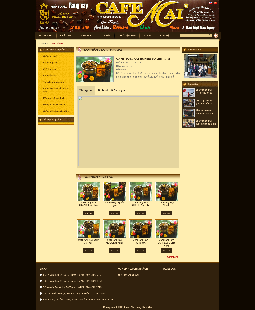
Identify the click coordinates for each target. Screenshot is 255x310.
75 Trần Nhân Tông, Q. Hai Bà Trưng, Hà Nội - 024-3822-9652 (75, 293)
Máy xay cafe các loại (53, 98)
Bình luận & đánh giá (111, 90)
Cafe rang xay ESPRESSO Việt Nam (166, 243)
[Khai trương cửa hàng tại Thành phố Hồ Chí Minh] (189, 116)
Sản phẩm (91, 49)
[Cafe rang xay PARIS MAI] (141, 229)
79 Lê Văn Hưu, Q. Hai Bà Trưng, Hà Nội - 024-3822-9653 (72, 281)
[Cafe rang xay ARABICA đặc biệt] (89, 191)
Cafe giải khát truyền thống (56, 111)
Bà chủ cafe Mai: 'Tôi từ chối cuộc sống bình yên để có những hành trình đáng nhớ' (206, 92)
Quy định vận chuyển (129, 275)
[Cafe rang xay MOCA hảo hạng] (115, 229)
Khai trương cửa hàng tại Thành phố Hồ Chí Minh (205, 112)
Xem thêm (172, 257)
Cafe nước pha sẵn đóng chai (55, 90)
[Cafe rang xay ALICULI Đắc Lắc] (141, 191)
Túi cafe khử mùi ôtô (53, 82)
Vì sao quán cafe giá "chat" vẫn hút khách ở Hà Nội (204, 102)
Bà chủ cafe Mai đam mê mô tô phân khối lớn (206, 122)
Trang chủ (43, 43)
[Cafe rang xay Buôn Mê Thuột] (89, 229)
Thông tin (85, 90)
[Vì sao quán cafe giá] (189, 106)
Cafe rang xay (50, 63)
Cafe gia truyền (50, 56)
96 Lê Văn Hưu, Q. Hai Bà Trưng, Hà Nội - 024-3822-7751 (72, 275)
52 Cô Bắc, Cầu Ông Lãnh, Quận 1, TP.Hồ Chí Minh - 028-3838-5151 (78, 299)
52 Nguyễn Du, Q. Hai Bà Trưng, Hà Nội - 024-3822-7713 (72, 287)
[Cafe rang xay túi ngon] (115, 191)
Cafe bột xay (49, 75)
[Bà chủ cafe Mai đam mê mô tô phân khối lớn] (189, 126)
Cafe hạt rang (50, 69)
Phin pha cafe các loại (54, 104)
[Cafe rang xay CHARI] (167, 191)
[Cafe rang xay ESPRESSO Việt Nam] (167, 229)
